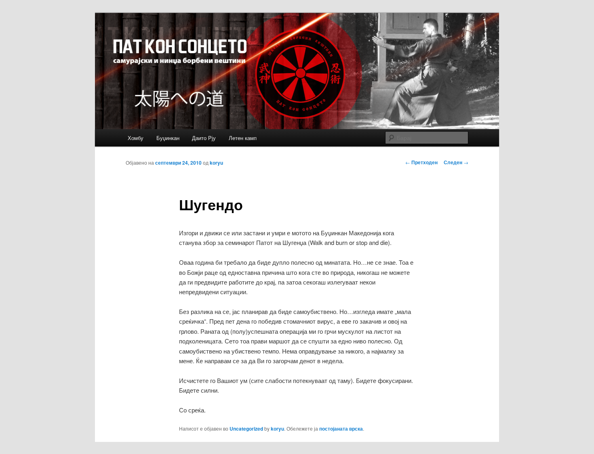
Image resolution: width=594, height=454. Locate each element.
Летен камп (243, 138)
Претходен (421, 162)
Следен (456, 162)
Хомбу (135, 138)
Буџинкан (167, 138)
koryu (216, 162)
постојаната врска (341, 428)
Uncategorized (246, 428)
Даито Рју (204, 138)
